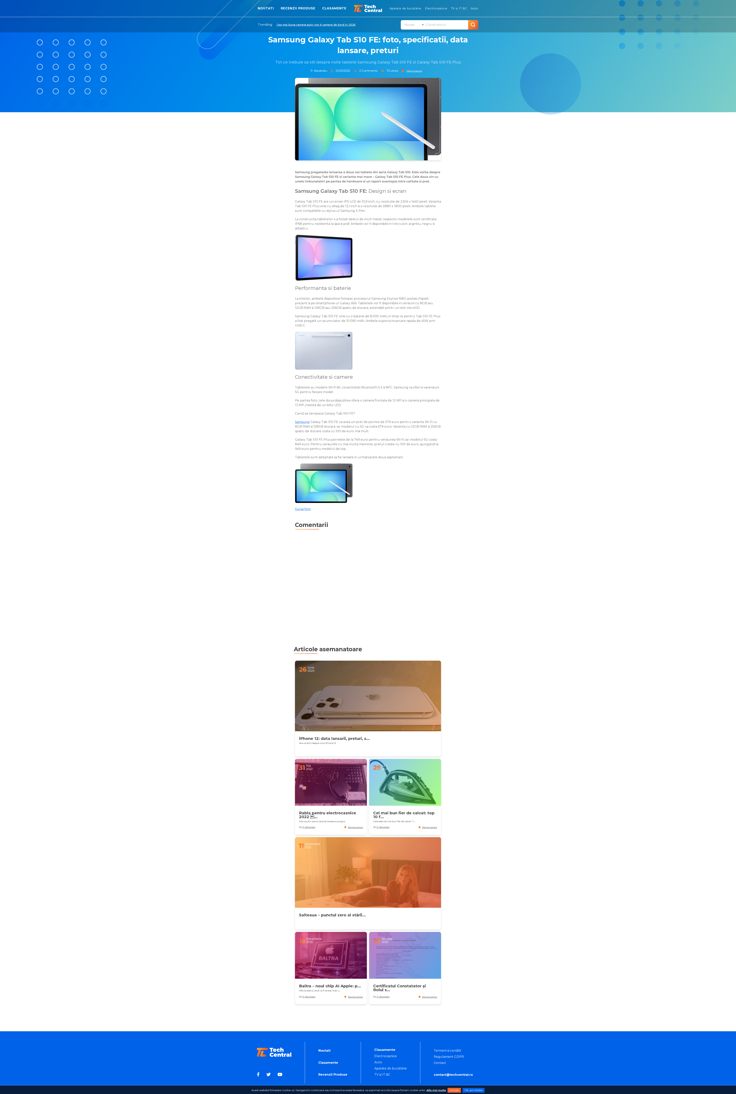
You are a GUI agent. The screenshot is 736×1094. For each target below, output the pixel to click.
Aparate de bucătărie (405, 8)
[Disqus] (368, 583)
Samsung (302, 422)
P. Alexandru (318, 71)
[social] (259, 1074)
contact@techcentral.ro (453, 1075)
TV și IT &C (459, 8)
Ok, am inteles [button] (473, 1090)
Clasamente (334, 8)
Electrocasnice (436, 8)
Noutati (266, 8)
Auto (474, 8)
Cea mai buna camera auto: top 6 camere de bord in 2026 (316, 24)
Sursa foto (303, 509)
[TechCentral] (368, 8)
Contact (440, 1063)
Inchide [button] (454, 1090)
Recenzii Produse (298, 8)
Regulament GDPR (449, 1057)
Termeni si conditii (447, 1050)
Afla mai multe (436, 1090)
